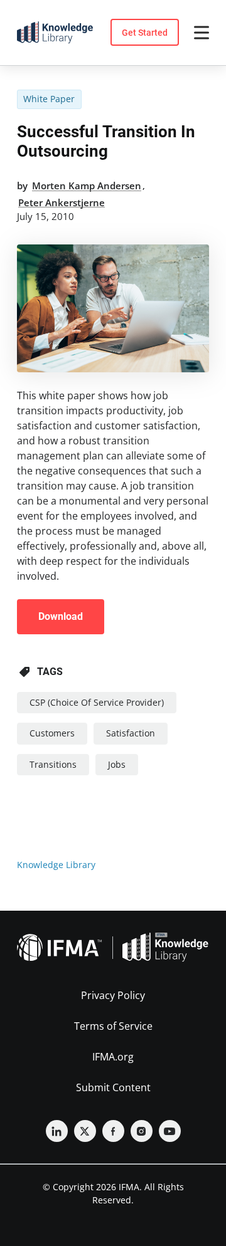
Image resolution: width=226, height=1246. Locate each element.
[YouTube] (170, 1131)
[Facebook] (113, 1131)
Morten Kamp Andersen (86, 185)
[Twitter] (85, 1131)
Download (60, 616)
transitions (53, 764)
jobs (117, 764)
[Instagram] (142, 1131)
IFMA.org (113, 1057)
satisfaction (130, 733)
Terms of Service (113, 1026)
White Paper (49, 99)
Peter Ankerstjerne (61, 202)
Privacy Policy (113, 995)
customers (52, 733)
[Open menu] (201, 32)
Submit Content (113, 1087)
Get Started (145, 33)
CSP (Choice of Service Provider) (97, 702)
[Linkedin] (57, 1131)
